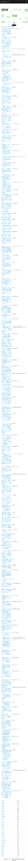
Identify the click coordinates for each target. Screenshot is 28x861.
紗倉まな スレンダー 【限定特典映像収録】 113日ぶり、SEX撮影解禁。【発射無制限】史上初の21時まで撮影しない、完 (6, 250)
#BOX (3, 826)
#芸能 (3, 818)
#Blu (2, 854)
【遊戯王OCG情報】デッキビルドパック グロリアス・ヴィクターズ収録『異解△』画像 (6, 215)
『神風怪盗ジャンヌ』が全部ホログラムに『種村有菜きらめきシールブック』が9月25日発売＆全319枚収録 (6, 185)
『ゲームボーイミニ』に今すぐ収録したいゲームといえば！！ (6, 634)
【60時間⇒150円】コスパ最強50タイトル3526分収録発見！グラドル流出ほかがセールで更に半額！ (6, 739)
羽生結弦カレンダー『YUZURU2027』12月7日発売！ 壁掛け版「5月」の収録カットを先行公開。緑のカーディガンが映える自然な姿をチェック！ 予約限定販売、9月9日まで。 (6, 459)
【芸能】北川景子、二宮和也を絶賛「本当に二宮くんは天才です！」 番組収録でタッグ (6, 652)
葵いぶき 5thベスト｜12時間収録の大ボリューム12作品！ (6, 315)
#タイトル (4, 838)
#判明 (3, 834)
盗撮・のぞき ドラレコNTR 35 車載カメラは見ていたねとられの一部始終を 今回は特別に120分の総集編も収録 (6, 368)
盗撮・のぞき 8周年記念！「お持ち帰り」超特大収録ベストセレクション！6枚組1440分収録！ (6, 519)
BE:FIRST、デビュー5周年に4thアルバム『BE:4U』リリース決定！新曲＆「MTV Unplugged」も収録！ (6, 376)
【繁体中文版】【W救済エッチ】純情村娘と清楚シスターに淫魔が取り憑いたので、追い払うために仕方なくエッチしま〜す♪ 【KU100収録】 (6, 207)
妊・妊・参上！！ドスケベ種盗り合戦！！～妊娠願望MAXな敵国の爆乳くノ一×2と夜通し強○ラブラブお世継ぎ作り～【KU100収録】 (6, 308)
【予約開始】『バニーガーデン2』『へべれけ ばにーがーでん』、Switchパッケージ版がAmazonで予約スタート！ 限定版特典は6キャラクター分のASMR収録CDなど (6, 41)
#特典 (3, 850)
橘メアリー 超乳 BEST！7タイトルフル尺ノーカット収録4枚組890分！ (7, 716)
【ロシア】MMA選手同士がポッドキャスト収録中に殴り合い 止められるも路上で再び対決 (6, 469)
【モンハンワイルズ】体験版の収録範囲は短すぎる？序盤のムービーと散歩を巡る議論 (6, 476)
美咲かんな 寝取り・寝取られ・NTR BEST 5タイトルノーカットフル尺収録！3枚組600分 (6, 383)
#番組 (3, 806)
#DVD (3, 824)
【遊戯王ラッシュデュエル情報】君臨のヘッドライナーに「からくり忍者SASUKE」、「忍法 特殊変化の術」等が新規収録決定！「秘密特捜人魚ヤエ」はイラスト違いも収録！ (6, 642)
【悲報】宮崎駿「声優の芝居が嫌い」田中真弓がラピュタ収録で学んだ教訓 (6, 561)
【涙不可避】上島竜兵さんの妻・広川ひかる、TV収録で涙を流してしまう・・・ (7, 152)
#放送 (3, 828)
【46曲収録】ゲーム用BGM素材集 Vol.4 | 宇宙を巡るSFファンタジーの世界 (7, 362)
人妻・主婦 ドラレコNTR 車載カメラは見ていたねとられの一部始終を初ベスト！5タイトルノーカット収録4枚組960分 (7, 118)
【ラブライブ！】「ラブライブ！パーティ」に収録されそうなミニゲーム (6, 50)
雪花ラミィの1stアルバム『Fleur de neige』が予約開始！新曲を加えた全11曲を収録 (7, 335)
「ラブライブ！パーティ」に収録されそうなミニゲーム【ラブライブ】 (6, 57)
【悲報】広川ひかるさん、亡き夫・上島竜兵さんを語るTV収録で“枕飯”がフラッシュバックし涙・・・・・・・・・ (6, 273)
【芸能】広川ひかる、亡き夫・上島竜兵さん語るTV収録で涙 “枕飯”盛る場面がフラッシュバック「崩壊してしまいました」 (7, 90)
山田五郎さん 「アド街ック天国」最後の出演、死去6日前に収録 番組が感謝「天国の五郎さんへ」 (7, 689)
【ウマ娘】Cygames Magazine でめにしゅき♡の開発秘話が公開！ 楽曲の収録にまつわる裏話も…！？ (6, 177)
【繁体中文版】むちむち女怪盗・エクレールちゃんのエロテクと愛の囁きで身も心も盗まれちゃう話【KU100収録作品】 (6, 489)
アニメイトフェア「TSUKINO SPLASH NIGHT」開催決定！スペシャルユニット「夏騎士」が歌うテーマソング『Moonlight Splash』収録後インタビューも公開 (6, 774)
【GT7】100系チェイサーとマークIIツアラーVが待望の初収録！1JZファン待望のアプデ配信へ (6, 257)
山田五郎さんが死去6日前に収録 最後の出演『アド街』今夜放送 (6, 514)
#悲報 (3, 836)
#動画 (3, 822)
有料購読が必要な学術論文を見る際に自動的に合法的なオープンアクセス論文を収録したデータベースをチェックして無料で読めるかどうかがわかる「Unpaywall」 (6, 754)
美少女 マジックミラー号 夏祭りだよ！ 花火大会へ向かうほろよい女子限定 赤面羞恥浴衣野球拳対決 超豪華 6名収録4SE (6, 573)
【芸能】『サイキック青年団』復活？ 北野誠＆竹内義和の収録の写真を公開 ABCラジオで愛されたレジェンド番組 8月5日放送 (6, 785)
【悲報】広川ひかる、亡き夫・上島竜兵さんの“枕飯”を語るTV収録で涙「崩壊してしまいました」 (6, 265)
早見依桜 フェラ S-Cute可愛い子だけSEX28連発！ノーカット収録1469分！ (6, 146)
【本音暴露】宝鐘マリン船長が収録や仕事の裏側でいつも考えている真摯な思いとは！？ (6, 409)
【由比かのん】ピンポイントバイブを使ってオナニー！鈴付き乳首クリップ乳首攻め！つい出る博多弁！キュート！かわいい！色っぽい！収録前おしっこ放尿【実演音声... (6, 439)
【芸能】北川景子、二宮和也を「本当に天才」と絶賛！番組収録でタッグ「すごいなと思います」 (6, 604)
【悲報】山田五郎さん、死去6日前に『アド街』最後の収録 (6, 703)
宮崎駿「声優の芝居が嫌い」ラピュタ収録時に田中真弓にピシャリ (6, 622)
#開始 (3, 802)
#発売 (3, 810)
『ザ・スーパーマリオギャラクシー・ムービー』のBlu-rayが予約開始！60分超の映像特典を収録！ (6, 321)
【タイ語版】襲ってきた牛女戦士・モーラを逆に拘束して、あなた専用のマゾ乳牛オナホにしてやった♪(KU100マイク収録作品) (6, 545)
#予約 (3, 804)
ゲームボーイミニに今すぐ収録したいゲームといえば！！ (6, 531)
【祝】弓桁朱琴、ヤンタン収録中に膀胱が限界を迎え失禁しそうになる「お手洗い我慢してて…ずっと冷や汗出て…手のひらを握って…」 (6, 401)
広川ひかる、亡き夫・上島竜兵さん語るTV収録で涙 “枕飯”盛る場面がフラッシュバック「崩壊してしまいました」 (7, 64)
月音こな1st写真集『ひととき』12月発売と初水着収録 (7, 191)
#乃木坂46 (4, 840)
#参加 (3, 848)
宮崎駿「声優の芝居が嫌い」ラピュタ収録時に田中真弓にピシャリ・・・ (6, 585)
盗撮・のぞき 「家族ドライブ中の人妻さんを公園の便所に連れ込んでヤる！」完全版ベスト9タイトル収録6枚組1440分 (6, 32)
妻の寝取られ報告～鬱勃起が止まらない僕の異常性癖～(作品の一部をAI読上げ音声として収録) (7, 627)
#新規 (3, 844)
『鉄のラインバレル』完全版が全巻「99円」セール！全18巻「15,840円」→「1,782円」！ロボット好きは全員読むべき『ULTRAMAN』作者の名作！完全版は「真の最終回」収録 (6, 75)
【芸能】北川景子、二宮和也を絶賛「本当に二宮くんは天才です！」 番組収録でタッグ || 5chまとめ (6, 507)
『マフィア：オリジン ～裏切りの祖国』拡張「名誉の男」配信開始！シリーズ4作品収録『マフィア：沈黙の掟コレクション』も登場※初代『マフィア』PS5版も (6, 428)
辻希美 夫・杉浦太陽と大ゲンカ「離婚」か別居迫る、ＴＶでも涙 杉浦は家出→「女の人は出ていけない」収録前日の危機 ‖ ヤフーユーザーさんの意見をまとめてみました (7, 353)
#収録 (3, 800)
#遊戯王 (3, 814)
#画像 (3, 832)
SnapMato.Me (5, 2)
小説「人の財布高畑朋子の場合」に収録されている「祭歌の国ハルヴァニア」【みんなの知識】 (6, 536)
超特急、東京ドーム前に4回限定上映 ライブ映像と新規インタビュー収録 (6, 597)
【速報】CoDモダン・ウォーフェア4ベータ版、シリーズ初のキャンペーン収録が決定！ (6, 125)
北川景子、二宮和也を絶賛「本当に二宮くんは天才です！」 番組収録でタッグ (6, 482)
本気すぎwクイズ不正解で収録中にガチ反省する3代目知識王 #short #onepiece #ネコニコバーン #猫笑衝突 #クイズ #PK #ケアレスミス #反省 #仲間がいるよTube (6, 613)
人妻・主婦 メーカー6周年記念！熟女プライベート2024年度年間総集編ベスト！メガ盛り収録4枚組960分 (6, 682)
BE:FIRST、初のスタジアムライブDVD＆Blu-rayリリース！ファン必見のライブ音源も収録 (6, 449)
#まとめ (3, 856)
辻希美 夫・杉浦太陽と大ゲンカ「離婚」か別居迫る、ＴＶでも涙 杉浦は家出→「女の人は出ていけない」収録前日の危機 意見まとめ (7, 343)
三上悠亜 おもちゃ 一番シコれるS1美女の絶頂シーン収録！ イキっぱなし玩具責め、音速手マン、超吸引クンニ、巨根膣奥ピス (6, 794)
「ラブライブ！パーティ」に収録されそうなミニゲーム (6, 84)
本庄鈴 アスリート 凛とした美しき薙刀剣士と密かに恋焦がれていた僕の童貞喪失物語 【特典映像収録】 (6, 731)
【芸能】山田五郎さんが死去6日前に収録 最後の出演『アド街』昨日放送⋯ (6, 667)
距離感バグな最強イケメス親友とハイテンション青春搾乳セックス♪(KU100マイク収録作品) (6, 709)
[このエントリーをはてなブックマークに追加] (14, 23)
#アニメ (3, 820)
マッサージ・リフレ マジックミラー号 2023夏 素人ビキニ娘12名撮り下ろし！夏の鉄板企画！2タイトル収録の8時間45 (6, 554)
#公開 (3, 808)
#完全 (3, 852)
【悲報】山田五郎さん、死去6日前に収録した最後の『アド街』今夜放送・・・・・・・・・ (6, 697)
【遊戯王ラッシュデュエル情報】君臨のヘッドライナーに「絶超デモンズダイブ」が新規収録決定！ (6, 328)
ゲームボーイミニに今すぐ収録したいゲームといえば (6, 580)
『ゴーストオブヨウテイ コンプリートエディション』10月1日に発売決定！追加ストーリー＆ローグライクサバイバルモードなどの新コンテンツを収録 (6, 499)
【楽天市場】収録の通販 (7, 26)
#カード (3, 830)
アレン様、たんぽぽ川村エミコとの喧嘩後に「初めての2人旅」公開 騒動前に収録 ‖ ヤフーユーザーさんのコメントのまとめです (6, 765)
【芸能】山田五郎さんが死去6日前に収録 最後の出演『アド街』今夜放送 (6, 746)
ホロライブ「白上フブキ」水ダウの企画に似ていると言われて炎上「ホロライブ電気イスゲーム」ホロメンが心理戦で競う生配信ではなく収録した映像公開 (6, 391)
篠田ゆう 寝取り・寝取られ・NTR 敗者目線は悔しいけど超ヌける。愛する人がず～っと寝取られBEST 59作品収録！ (7, 198)
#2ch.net (3, 842)
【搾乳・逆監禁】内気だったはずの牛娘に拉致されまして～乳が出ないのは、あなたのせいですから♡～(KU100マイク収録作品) (6, 100)
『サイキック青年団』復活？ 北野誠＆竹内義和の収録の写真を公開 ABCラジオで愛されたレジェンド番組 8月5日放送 (6, 723)
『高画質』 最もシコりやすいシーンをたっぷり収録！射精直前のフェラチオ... (6, 131)
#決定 (3, 812)
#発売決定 (4, 816)
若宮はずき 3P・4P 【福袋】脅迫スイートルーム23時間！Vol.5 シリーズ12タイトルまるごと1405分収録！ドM (6, 674)
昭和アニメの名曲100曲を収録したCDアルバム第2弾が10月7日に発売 (6, 171)
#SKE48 (3, 846)
